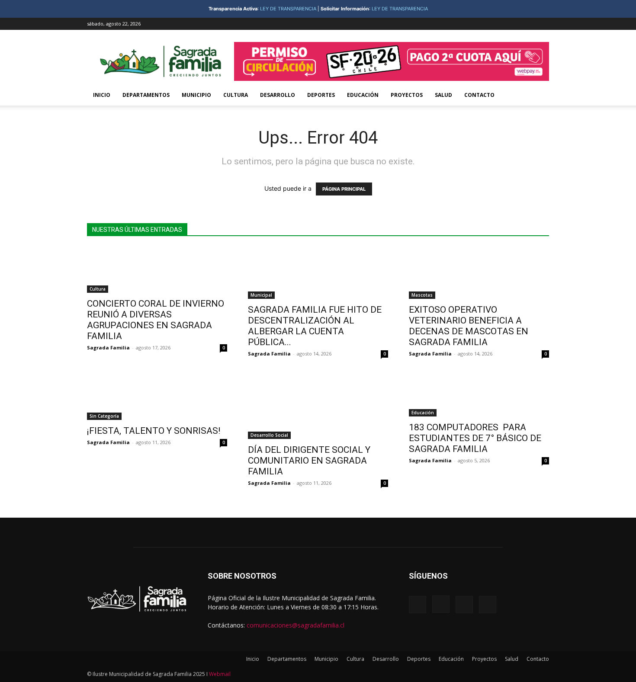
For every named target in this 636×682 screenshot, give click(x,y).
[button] (538, 96)
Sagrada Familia (108, 347)
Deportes (321, 95)
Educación (363, 95)
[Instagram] (514, 24)
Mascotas (422, 295)
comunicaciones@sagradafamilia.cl (295, 625)
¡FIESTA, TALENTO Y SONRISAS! (153, 431)
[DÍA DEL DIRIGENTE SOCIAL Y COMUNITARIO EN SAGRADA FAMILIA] (318, 405)
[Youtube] (542, 24)
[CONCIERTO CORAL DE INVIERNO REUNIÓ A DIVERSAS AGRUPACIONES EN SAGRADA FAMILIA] (157, 270)
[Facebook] (499, 24)
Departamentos (146, 95)
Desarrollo (277, 95)
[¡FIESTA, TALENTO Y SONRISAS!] (157, 395)
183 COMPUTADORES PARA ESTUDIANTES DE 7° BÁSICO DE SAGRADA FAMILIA (475, 438)
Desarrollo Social (269, 435)
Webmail (220, 674)
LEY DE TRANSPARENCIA (288, 9)
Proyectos (407, 95)
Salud (443, 95)
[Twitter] (528, 24)
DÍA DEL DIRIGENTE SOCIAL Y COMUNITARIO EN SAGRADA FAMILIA (309, 461)
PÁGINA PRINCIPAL (344, 189)
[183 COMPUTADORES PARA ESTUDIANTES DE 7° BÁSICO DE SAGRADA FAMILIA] (479, 393)
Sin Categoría (104, 416)
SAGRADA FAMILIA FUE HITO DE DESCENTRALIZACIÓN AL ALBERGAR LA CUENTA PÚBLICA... (315, 325)
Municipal (261, 295)
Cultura (235, 95)
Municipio (196, 95)
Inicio (101, 95)
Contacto (479, 95)
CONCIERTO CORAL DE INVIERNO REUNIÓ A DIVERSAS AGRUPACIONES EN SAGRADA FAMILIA (155, 319)
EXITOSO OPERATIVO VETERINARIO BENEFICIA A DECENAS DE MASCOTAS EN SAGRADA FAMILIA (468, 325)
